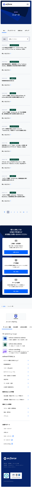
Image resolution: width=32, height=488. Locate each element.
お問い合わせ (16, 252)
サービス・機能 (7, 327)
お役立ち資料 (23, 327)
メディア (27, 30)
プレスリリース (11, 30)
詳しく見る (16, 271)
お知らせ (20, 30)
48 (23, 212)
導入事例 (15, 327)
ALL (4, 30)
